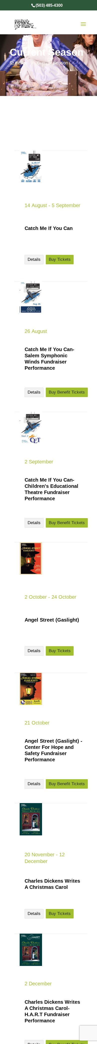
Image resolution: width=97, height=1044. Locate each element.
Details (34, 259)
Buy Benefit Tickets (67, 392)
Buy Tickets (60, 259)
